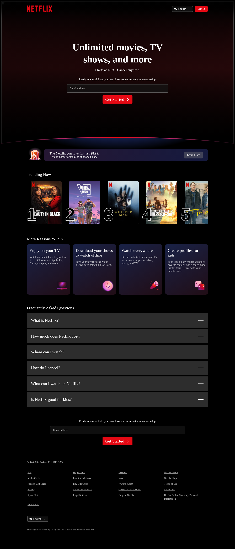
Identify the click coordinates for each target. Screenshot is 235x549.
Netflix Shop (170, 478)
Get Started (114, 99)
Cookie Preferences (82, 489)
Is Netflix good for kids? (51, 399)
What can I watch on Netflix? (55, 383)
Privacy (31, 489)
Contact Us (169, 489)
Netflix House (171, 472)
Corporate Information (130, 489)
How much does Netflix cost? (55, 336)
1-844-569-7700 (54, 461)
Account (123, 472)
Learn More (193, 154)
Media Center (34, 478)
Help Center (79, 472)
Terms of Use (170, 484)
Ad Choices (33, 504)
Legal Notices (80, 495)
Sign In (201, 9)
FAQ (30, 472)
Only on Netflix (126, 495)
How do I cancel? (45, 368)
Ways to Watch (126, 484)
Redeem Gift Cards (37, 484)
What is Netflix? (45, 320)
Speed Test (33, 495)
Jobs (121, 478)
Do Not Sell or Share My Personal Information (181, 497)
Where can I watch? (47, 352)
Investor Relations (82, 478)
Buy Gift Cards (80, 484)
